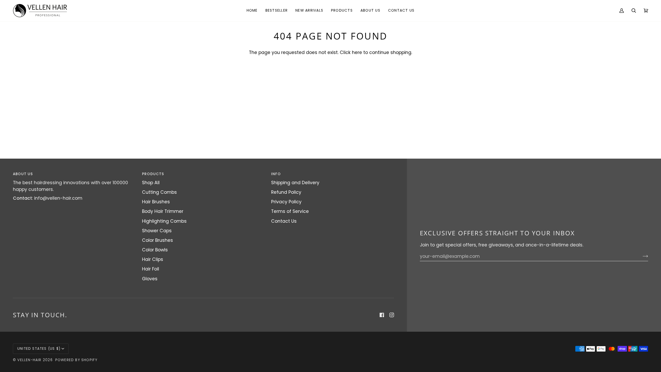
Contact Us (284, 221)
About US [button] (23, 174)
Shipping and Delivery (295, 183)
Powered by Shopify (76, 360)
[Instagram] (391, 315)
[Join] (641, 256)
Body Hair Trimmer (162, 211)
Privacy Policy (286, 202)
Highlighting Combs (164, 221)
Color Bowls (155, 250)
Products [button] (153, 174)
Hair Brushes (156, 202)
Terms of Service (290, 211)
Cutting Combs (159, 192)
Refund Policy (286, 192)
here (357, 52)
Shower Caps (157, 231)
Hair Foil (150, 269)
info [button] (276, 174)
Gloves (150, 279)
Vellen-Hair (29, 360)
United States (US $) (38, 348)
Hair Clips (152, 259)
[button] (342, 10)
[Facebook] (382, 315)
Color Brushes (157, 240)
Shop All (151, 183)
